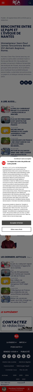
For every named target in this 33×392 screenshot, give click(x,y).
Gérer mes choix (16, 229)
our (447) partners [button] (11, 167)
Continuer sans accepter (22, 159)
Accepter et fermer (16, 223)
